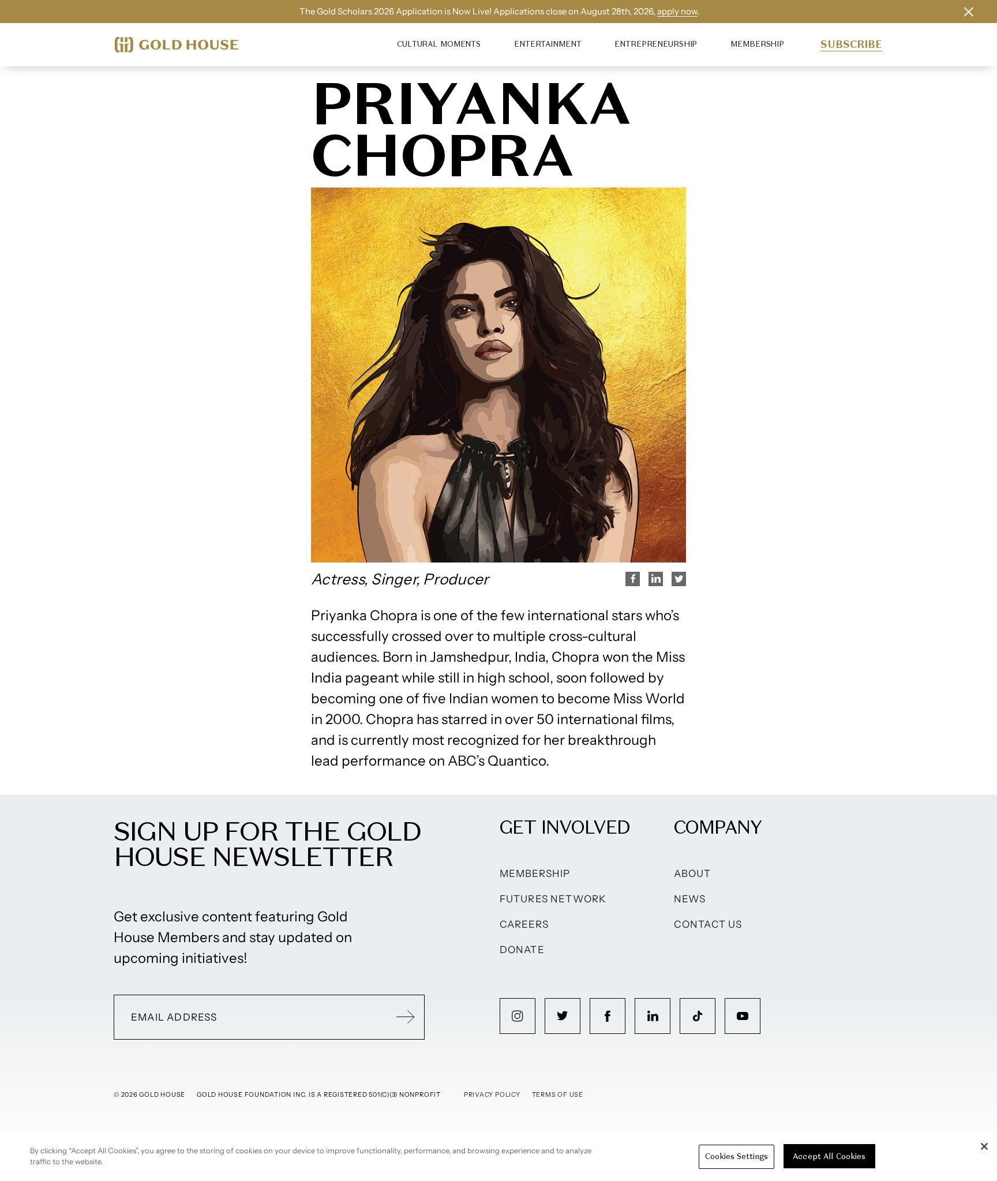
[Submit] (405, 1017)
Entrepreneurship (655, 44)
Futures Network (553, 899)
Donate (522, 949)
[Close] (984, 1146)
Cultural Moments (439, 44)
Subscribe (851, 44)
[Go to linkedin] (652, 1016)
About (692, 873)
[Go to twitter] (562, 1016)
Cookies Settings (736, 1156)
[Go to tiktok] (697, 1016)
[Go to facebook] (607, 1016)
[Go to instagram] (517, 1016)
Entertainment (547, 44)
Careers (524, 924)
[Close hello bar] (969, 11)
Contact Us (708, 924)
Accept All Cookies (829, 1156)
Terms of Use (557, 1094)
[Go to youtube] (742, 1016)
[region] (498, 1157)
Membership (757, 44)
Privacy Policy (492, 1094)
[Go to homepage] (176, 45)
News (690, 899)
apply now (677, 11)
